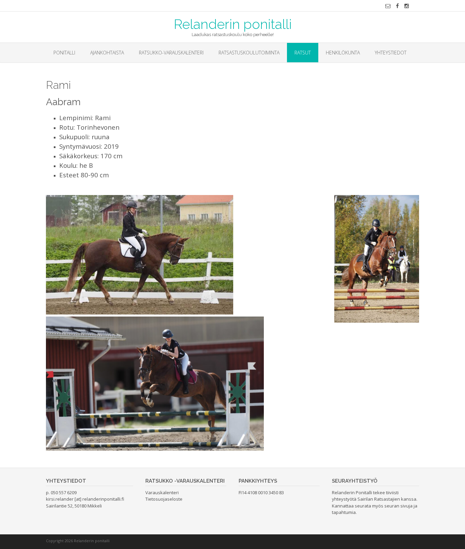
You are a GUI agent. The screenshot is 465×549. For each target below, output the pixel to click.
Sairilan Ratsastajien (378, 499)
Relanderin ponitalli (233, 23)
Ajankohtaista (107, 52)
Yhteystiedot (390, 52)
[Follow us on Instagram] (406, 6)
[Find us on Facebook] (397, 6)
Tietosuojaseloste (163, 499)
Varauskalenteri (162, 492)
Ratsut (302, 52)
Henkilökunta (343, 52)
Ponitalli (64, 52)
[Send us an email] (388, 6)
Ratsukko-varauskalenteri (171, 52)
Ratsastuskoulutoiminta (249, 52)
